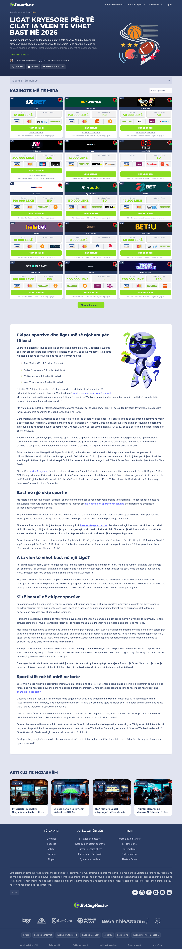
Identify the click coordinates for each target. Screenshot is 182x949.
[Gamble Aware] (125, 920)
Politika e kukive (55, 945)
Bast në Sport (135, 4)
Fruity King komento (145, 132)
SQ (13, 892)
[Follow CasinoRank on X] (149, 892)
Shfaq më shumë (89, 305)
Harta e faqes (129, 859)
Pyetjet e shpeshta (90, 859)
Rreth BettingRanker (129, 838)
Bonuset (51, 838)
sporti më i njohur (37, 471)
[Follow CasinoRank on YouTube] (156, 892)
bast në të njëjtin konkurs (93, 525)
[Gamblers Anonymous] (41, 920)
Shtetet (51, 849)
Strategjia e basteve (90, 838)
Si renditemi (129, 849)
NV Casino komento (36, 175)
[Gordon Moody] (86, 920)
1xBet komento (36, 132)
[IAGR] (26, 920)
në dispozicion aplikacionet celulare (104, 503)
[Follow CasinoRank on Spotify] (162, 892)
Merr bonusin (36, 128)
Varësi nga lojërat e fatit (29, 945)
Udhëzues (154, 4)
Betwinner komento (91, 132)
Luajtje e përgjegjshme (107, 945)
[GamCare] (62, 920)
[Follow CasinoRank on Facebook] (135, 892)
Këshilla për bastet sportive (90, 843)
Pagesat (51, 843)
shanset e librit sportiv (29, 691)
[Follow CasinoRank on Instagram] (142, 892)
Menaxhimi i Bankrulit (90, 854)
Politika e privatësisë (80, 945)
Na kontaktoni (129, 854)
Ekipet (51, 859)
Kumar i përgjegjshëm (90, 849)
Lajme (169, 4)
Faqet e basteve (113, 4)
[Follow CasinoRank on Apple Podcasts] (169, 892)
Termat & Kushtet (134, 945)
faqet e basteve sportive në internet (92, 393)
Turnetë (51, 854)
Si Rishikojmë (129, 843)
